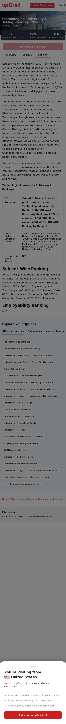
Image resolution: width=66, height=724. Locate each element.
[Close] (33, 666)
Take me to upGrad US (33, 715)
